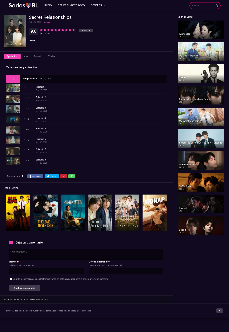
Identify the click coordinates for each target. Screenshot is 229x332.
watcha (46, 22)
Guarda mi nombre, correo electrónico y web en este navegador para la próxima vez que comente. (61, 279)
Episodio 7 (41, 149)
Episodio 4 (41, 118)
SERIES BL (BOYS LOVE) (71, 5)
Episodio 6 (41, 139)
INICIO (48, 5)
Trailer (51, 56)
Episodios (12, 56)
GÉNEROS (96, 5)
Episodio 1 (41, 87)
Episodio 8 (41, 159)
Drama (32, 40)
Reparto (38, 56)
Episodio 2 (41, 97)
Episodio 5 (41, 128)
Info (26, 56)
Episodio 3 (41, 108)
